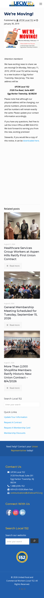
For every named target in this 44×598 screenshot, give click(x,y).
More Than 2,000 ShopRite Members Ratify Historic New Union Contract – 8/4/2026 (18, 374)
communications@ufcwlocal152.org (26, 493)
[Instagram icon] (25, 589)
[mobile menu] (41, 4)
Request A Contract (13, 422)
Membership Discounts (14, 433)
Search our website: (16, 535)
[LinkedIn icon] (22, 589)
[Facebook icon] (19, 589)
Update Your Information (15, 417)
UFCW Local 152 (26, 20)
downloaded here (31, 140)
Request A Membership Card (17, 427)
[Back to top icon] (39, 593)
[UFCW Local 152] (22, 4)
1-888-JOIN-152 (17, 486)
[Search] (34, 540)
